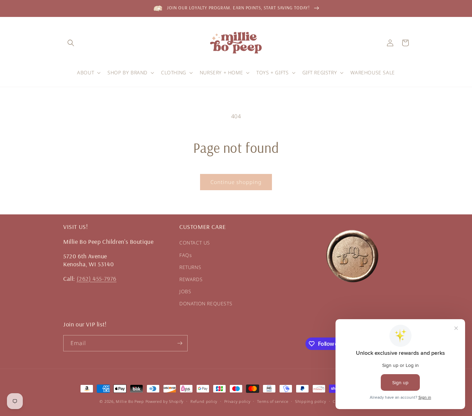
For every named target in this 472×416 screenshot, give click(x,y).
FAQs (185, 255)
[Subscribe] (179, 343)
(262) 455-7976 (96, 279)
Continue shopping (236, 181)
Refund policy (203, 401)
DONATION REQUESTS (205, 303)
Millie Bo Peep (130, 401)
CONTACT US (194, 242)
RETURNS (190, 267)
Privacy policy (237, 401)
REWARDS (190, 279)
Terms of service (272, 401)
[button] (70, 42)
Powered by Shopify (164, 401)
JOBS (185, 291)
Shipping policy (310, 401)
